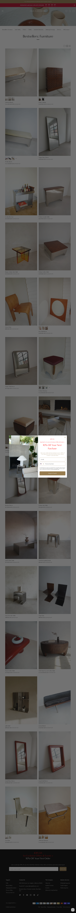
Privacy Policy (55, 469)
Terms (58, 469)
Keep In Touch (52, 473)
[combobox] (42, 464)
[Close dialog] (65, 437)
